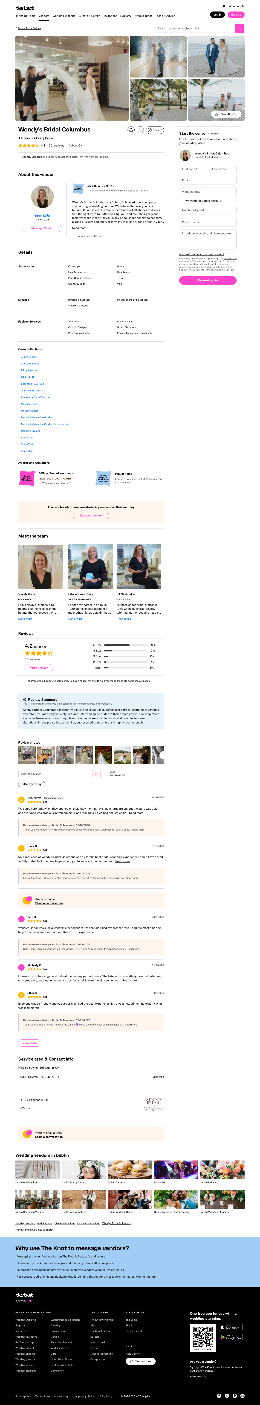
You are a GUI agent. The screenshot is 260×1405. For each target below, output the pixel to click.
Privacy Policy (194, 270)
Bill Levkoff (27, 378)
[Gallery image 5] (216, 100)
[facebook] (138, 175)
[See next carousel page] (162, 568)
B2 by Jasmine (29, 371)
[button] (55, 484)
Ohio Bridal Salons (64, 1228)
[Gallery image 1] (72, 78)
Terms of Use (230, 258)
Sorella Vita (27, 439)
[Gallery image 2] (158, 56)
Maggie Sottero (30, 412)
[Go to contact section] (162, 176)
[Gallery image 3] (158, 100)
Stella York (27, 445)
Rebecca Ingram (30, 432)
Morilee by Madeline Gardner (37, 418)
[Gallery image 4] (216, 56)
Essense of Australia (32, 385)
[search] (97, 775)
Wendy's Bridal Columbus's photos (34, 1234)
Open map (158, 1078)
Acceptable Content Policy (218, 267)
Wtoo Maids (27, 452)
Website (29, 1109)
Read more (79, 228)
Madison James (29, 405)
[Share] (131, 130)
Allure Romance (30, 365)
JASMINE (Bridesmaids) (34, 391)
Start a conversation (49, 904)
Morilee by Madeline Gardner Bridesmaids (44, 425)
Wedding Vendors (25, 1228)
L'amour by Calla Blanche (35, 398)
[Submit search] (239, 28)
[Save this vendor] (140, 129)
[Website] (154, 175)
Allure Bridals (28, 358)
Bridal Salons (44, 1228)
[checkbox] (181, 201)
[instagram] (146, 175)
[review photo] (27, 756)
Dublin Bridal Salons (29, 28)
